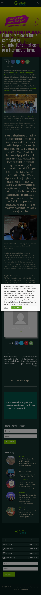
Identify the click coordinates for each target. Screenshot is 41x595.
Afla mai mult (24, 304)
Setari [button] (6, 307)
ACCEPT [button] (17, 307)
